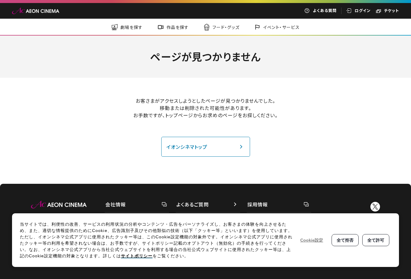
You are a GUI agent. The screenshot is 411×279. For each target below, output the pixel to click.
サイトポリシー (137, 255)
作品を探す (177, 27)
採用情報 (257, 204)
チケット (391, 10)
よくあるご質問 (192, 204)
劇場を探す (131, 27)
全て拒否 (345, 240)
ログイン (363, 10)
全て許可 (375, 240)
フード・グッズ (226, 27)
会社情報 (115, 204)
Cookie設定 (311, 240)
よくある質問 (325, 10)
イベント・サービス (281, 27)
